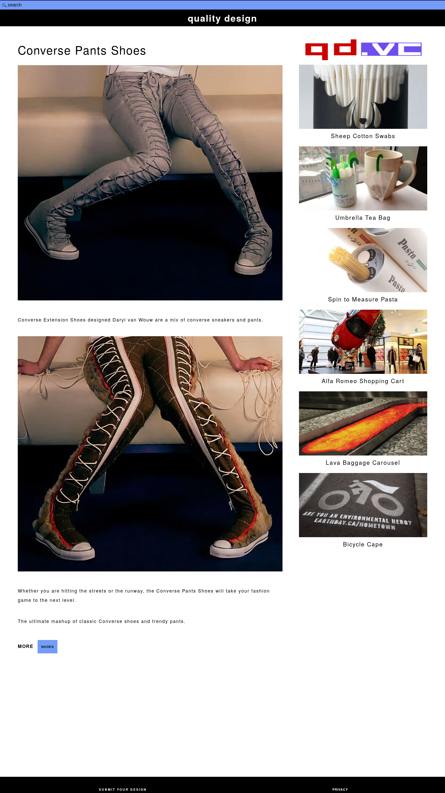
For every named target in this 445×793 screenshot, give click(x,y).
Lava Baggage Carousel (363, 462)
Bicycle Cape (363, 544)
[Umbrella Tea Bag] (363, 208)
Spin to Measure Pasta (363, 299)
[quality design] (363, 59)
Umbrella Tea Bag (363, 217)
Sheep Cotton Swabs (363, 135)
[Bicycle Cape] (363, 534)
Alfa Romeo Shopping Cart (363, 380)
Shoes (47, 646)
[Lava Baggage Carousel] (363, 453)
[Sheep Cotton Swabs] (363, 126)
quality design (222, 17)
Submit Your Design (123, 789)
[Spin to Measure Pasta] (363, 289)
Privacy (340, 789)
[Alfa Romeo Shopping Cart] (363, 371)
